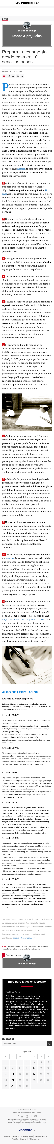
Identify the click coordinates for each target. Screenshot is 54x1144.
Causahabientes (14, 946)
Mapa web (23, 1139)
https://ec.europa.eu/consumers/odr (35, 1124)
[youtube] (35, 1116)
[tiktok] (31, 1116)
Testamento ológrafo (33, 949)
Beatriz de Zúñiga (27, 31)
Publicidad (15, 1139)
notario (21, 168)
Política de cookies (34, 1139)
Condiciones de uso (26, 1136)
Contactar (7, 1136)
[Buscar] (49, 1043)
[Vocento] (27, 1130)
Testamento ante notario (16, 949)
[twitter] (22, 1116)
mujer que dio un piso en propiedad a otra (24, 619)
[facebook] (18, 1116)
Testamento (32, 946)
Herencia (24, 946)
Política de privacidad (41, 1136)
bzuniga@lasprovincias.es (23, 938)
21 (13, 1080)
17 (34, 1074)
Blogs (5, 19)
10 (34, 1068)
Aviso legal (15, 1136)
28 (12, 1086)
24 (34, 1080)
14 (13, 1074)
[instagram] (27, 1116)
